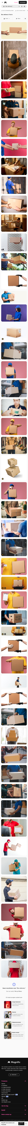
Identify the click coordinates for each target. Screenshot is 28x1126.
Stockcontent (4, 1092)
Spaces (3, 1083)
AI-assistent (4, 1085)
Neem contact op (6, 1114)
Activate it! (21, 1123)
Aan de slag (4, 1106)
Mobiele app (4, 1100)
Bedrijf (3, 1110)
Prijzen (16, 2)
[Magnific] (14, 1062)
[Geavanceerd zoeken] (25, 18)
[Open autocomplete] (3, 6)
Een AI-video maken (21, 10)
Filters (19, 18)
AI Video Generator (6, 1089)
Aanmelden (23, 2)
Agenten (4, 1096)
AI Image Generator (6, 1087)
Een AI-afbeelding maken (8, 10)
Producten (4, 1081)
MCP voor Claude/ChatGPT (9, 1094)
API (2, 1098)
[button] (14, 1075)
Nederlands (14, 1074)
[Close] (26, 1124)
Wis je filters (18, 991)
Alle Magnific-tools (6, 1102)
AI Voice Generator (5, 1091)
